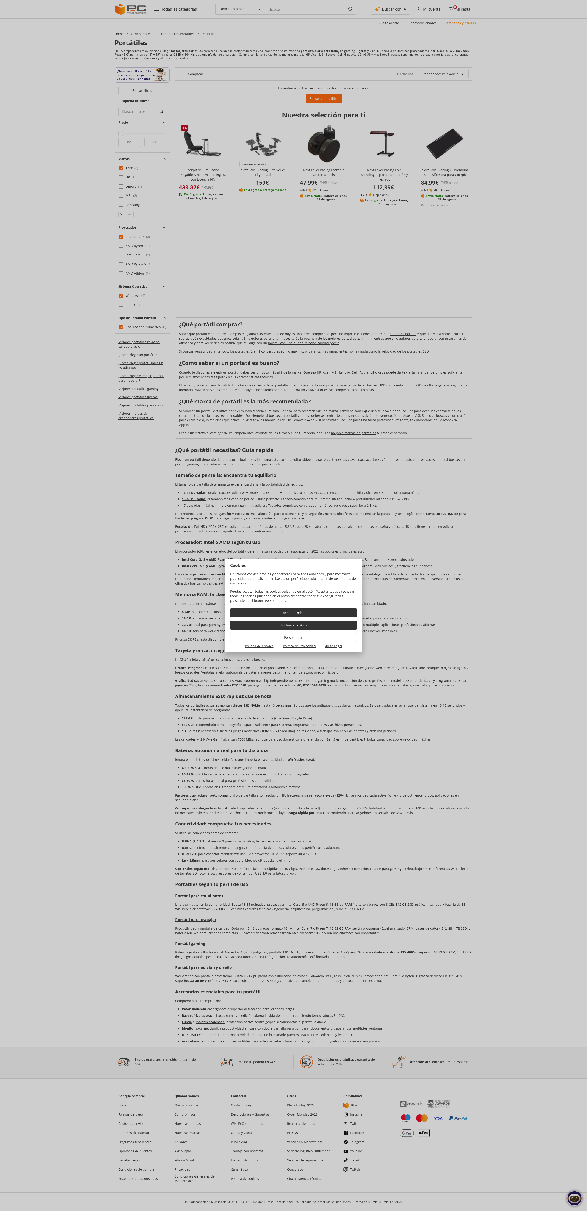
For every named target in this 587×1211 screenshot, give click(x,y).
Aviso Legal (333, 646)
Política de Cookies (259, 646)
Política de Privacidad (299, 646)
